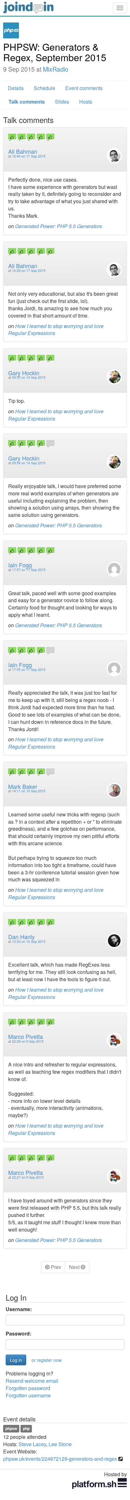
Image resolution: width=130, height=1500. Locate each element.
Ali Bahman (22, 151)
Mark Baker (22, 786)
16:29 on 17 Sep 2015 (28, 270)
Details (16, 88)
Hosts (85, 101)
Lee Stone (60, 1444)
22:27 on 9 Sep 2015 (28, 1177)
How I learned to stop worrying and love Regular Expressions (55, 329)
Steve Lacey (32, 1444)
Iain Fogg (20, 565)
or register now (47, 1360)
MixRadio (55, 69)
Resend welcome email (32, 1380)
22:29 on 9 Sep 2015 (28, 1041)
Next (75, 1267)
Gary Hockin (23, 373)
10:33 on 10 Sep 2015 (28, 941)
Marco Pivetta (25, 1036)
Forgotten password (28, 1388)
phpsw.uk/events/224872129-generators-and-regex (60, 1458)
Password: (18, 1333)
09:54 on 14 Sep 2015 (28, 462)
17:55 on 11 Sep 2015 (28, 669)
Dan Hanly (21, 936)
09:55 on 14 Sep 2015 (28, 377)
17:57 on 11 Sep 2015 (28, 569)
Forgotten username (28, 1395)
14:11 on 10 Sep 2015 (28, 791)
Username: (19, 1309)
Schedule (44, 88)
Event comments (84, 88)
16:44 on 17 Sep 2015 (28, 156)
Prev (55, 1267)
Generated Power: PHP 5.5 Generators (58, 226)
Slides (62, 101)
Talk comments (27, 101)
